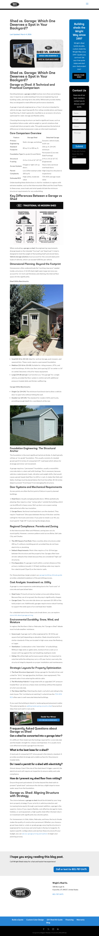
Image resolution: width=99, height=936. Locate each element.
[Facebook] (44, 929)
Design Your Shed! (79, 76)
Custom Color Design (35, 920)
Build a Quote (17, 920)
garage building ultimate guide (50, 575)
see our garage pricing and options (35, 834)
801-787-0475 (58, 894)
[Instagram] (53, 929)
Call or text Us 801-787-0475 (71, 869)
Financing (70, 920)
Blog (48, 922)
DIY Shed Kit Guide (55, 920)
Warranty (81, 920)
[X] (48, 929)
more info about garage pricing (21, 615)
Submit (79, 146)
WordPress (63, 933)
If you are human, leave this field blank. (79, 154)
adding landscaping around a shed (39, 706)
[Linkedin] (58, 929)
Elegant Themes (45, 933)
